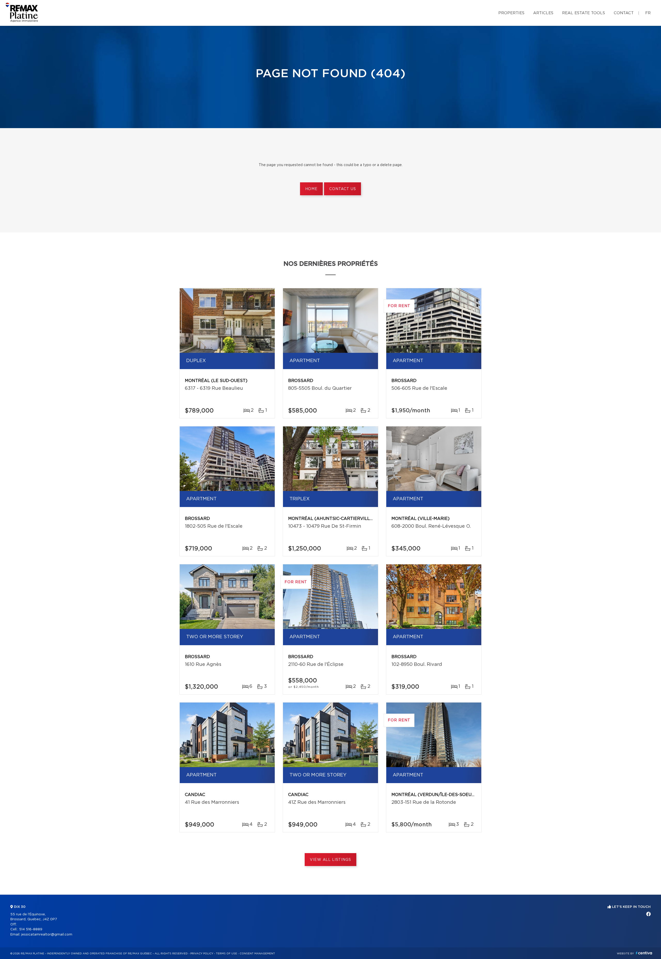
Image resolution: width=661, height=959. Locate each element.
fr (648, 13)
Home (311, 189)
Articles (543, 13)
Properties (511, 13)
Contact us (342, 189)
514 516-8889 (30, 929)
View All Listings (330, 860)
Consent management (257, 953)
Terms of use (226, 953)
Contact (624, 13)
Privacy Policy (201, 953)
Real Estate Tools (583, 13)
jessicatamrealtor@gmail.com (46, 934)
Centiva (644, 953)
